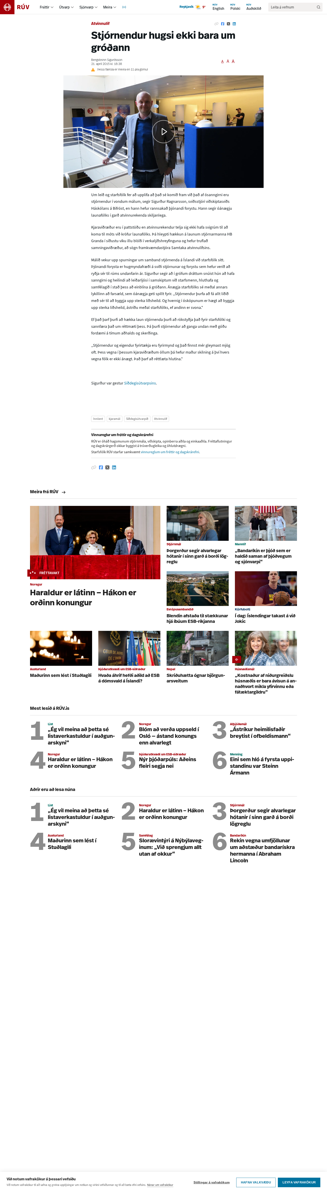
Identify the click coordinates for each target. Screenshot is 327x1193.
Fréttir (44, 7)
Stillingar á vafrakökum (212, 1182)
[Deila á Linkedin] (234, 24)
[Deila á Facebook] (222, 24)
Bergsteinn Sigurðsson (106, 60)
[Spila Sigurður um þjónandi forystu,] (163, 131)
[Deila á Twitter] (228, 24)
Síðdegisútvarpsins (140, 383)
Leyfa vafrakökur (299, 1182)
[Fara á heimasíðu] (18, 7)
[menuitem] (52, 7)
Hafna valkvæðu (256, 1182)
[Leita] (318, 7)
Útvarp (64, 7)
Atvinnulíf (100, 24)
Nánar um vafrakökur (160, 1185)
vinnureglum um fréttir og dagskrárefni (170, 452)
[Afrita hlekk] (216, 24)
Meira (107, 7)
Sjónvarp (86, 7)
